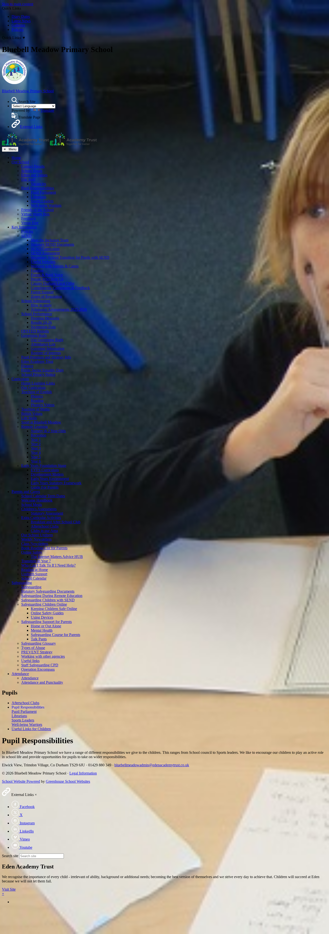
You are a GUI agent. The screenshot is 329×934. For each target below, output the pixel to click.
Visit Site (9, 889)
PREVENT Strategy (37, 652)
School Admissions (35, 301)
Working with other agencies (43, 656)
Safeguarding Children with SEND (48, 600)
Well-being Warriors (46, 205)
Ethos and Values (34, 175)
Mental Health (42, 630)
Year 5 (36, 457)
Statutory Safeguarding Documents (47, 591)
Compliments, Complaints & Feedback (60, 288)
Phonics (37, 396)
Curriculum (20, 379)
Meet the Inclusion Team (49, 240)
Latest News (21, 21)
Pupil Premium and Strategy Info (46, 357)
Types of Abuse (33, 648)
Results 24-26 (41, 322)
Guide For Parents (45, 487)
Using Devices (42, 617)
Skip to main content (17, 4)
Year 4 (36, 452)
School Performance (36, 314)
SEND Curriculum (45, 249)
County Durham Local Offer (52, 283)
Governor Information (47, 348)
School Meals (31, 505)
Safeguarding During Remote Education (51, 596)
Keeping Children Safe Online (54, 609)
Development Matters (47, 474)
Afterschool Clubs (45, 526)
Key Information (24, 227)
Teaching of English (36, 392)
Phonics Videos (42, 405)
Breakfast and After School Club (55, 522)
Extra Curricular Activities (41, 518)
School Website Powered (21, 781)
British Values (31, 413)
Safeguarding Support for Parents (46, 622)
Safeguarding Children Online (44, 604)
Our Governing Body (47, 340)
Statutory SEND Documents (52, 244)
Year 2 (36, 444)
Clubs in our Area (44, 531)
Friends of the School (37, 210)
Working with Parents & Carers (55, 266)
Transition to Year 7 (36, 561)
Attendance (20, 674)
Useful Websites (43, 262)
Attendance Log (43, 344)
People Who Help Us (47, 279)
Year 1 (36, 439)
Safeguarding (22, 583)
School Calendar (33, 578)
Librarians (38, 197)
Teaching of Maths (35, 409)
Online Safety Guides (47, 613)
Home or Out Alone (46, 626)
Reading (37, 400)
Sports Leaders (42, 201)
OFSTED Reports (35, 331)
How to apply (41, 305)
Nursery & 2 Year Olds (48, 431)
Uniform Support (34, 574)
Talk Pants (39, 639)
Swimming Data (43, 327)
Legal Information (83, 773)
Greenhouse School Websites (68, 781)
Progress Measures (45, 318)
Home (16, 158)
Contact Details (33, 166)
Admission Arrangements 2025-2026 (59, 309)
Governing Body (34, 335)
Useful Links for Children (31, 729)
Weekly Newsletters (36, 539)
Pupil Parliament (43, 192)
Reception (38, 435)
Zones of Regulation (46, 296)
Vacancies (38, 184)
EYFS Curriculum (45, 470)
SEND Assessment (45, 253)
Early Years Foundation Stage (43, 466)
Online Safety (31, 552)
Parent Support (42, 292)
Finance (27, 366)
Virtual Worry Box (35, 214)
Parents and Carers (26, 492)
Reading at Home (34, 570)
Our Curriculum (33, 387)
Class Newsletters (34, 544)
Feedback (28, 218)
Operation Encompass (38, 669)
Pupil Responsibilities (37, 188)
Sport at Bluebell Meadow (41, 422)
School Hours (31, 171)
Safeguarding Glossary (38, 643)
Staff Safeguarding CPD (39, 665)
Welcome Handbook (37, 500)
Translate (47, 110)
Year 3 (36, 448)
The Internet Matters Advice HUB (57, 557)
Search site (10, 856)
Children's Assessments (39, 509)
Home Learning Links (38, 383)
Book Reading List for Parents (44, 548)
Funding (37, 270)
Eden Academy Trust (37, 361)
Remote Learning (34, 426)
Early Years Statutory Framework (56, 483)
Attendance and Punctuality (42, 682)
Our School (20, 162)
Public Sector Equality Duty (42, 370)
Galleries (18, 25)
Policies (17, 29)
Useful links (30, 661)
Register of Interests (46, 353)
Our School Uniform (37, 535)
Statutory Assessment (47, 513)
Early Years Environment (50, 479)
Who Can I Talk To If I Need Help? (48, 565)
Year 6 (36, 461)
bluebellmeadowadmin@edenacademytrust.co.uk (151, 765)
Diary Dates (21, 16)
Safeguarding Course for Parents (55, 635)
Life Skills (29, 418)
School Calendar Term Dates (43, 496)
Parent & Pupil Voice (47, 275)
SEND (26, 236)
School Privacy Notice (38, 374)
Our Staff (28, 179)
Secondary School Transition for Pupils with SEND (70, 257)
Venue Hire (30, 223)
